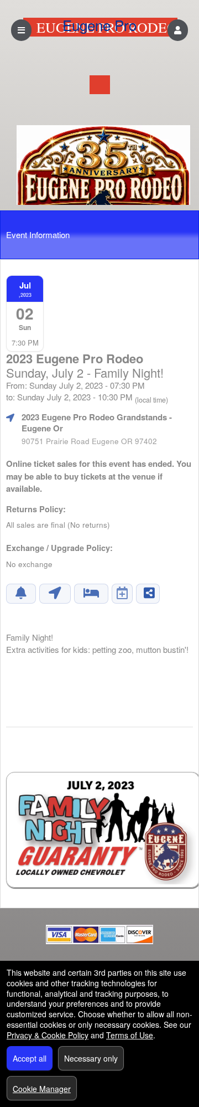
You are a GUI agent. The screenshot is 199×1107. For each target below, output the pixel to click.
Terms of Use (129, 1035)
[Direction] (55, 593)
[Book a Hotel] (91, 593)
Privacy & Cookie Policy (47, 1035)
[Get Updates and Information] (21, 593)
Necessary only (91, 1058)
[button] (177, 30)
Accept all (29, 1058)
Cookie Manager (42, 1088)
